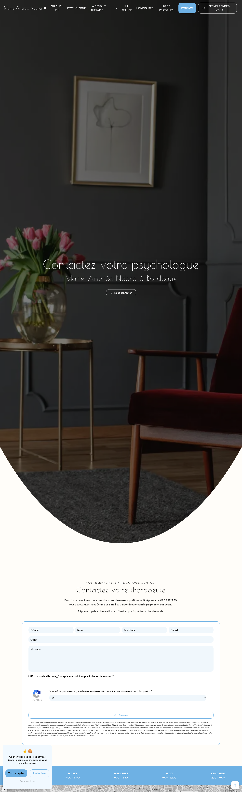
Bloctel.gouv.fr (40, 736)
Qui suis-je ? (57, 8)
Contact (187, 8)
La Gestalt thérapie (98, 8)
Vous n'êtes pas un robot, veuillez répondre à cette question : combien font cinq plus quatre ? (100, 691)
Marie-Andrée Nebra (23, 8)
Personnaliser (27, 781)
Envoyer (123, 715)
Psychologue (76, 8)
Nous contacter (123, 292)
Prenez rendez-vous (219, 8)
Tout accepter (16, 773)
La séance (126, 8)
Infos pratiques (166, 8)
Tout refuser (39, 773)
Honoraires (144, 8)
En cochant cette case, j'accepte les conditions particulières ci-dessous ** (72, 676)
